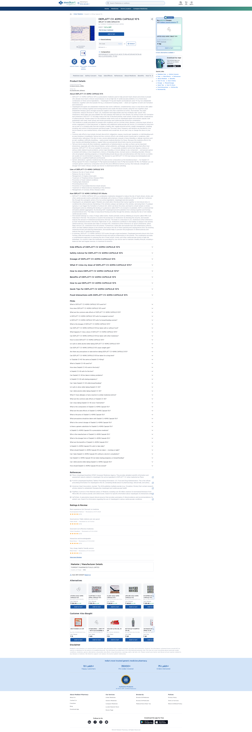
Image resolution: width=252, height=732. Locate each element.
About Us (73, 697)
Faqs (100, 75)
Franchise (73, 703)
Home (107, 8)
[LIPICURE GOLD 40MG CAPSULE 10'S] (133, 589)
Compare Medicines (140, 8)
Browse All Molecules (142, 700)
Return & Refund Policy (175, 703)
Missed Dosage (169, 83)
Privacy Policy (172, 697)
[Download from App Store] (177, 66)
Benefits (141, 75)
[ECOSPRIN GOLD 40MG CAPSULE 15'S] (151, 589)
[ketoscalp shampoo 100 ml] (133, 622)
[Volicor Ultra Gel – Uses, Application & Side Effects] (115, 622)
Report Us (88, 575)
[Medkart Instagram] (100, 722)
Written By (174, 87)
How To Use (150, 75)
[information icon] (177, 22)
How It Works (172, 81)
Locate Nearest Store (112, 707)
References (118, 75)
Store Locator (126, 8)
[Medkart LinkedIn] (89, 722)
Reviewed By (161, 89)
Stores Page (109, 710)
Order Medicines (111, 697)
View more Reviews (76, 557)
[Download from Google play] (170, 66)
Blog (71, 706)
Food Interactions (163, 87)
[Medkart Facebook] (95, 722)
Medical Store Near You (143, 703)
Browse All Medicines (142, 697)
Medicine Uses (78, 75)
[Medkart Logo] (67, 3)
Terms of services (173, 700)
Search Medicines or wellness (120, 3)
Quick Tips (161, 85)
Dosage (160, 83)
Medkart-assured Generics (168, 22)
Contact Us (73, 700)
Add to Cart (111, 34)
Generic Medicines (111, 700)
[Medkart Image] (78, 589)
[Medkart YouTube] (106, 722)
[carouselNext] (152, 75)
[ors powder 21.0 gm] (78, 622)
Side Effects (108, 75)
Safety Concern (90, 75)
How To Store (171, 85)
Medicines (114, 8)
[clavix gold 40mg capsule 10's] (115, 589)
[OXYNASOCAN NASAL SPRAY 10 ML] (151, 622)
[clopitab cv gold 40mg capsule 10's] (96, 589)
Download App (74, 709)
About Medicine (130, 75)
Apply (120, 43)
